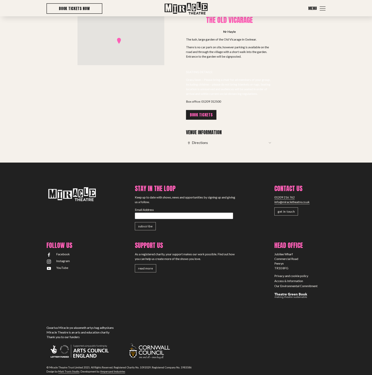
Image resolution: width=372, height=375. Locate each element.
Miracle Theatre (186, 8)
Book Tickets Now (74, 8)
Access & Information (288, 281)
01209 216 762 (284, 197)
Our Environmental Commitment (296, 286)
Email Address (144, 209)
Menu (312, 8)
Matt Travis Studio (68, 371)
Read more (145, 268)
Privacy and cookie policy (291, 276)
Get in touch (286, 211)
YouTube (62, 267)
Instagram (63, 261)
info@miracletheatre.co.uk (292, 202)
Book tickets (201, 115)
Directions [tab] (200, 142)
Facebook (63, 254)
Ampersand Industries (112, 371)
